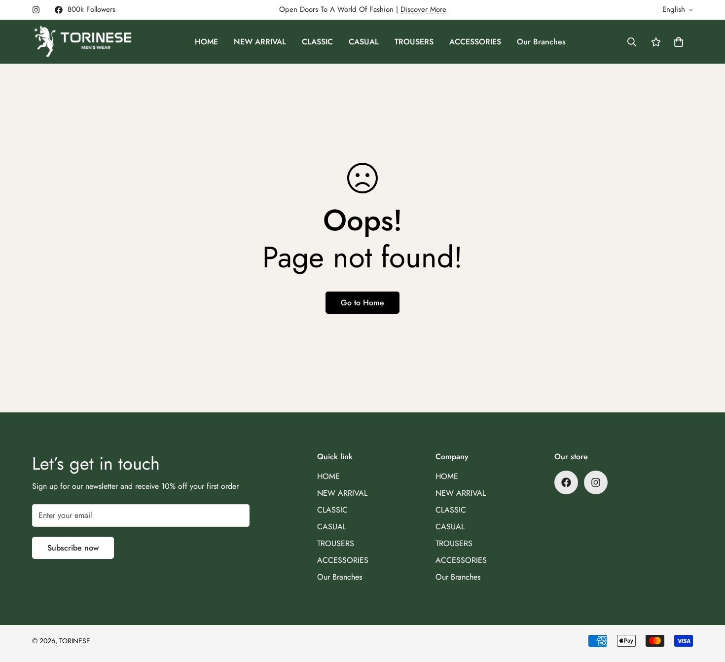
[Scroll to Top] (705, 608)
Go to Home (362, 302)
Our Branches (541, 41)
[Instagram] (36, 10)
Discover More (423, 9)
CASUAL (364, 41)
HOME (206, 41)
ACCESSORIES (475, 41)
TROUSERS (414, 41)
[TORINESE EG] (82, 42)
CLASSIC (317, 41)
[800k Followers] (566, 482)
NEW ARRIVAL (260, 41)
